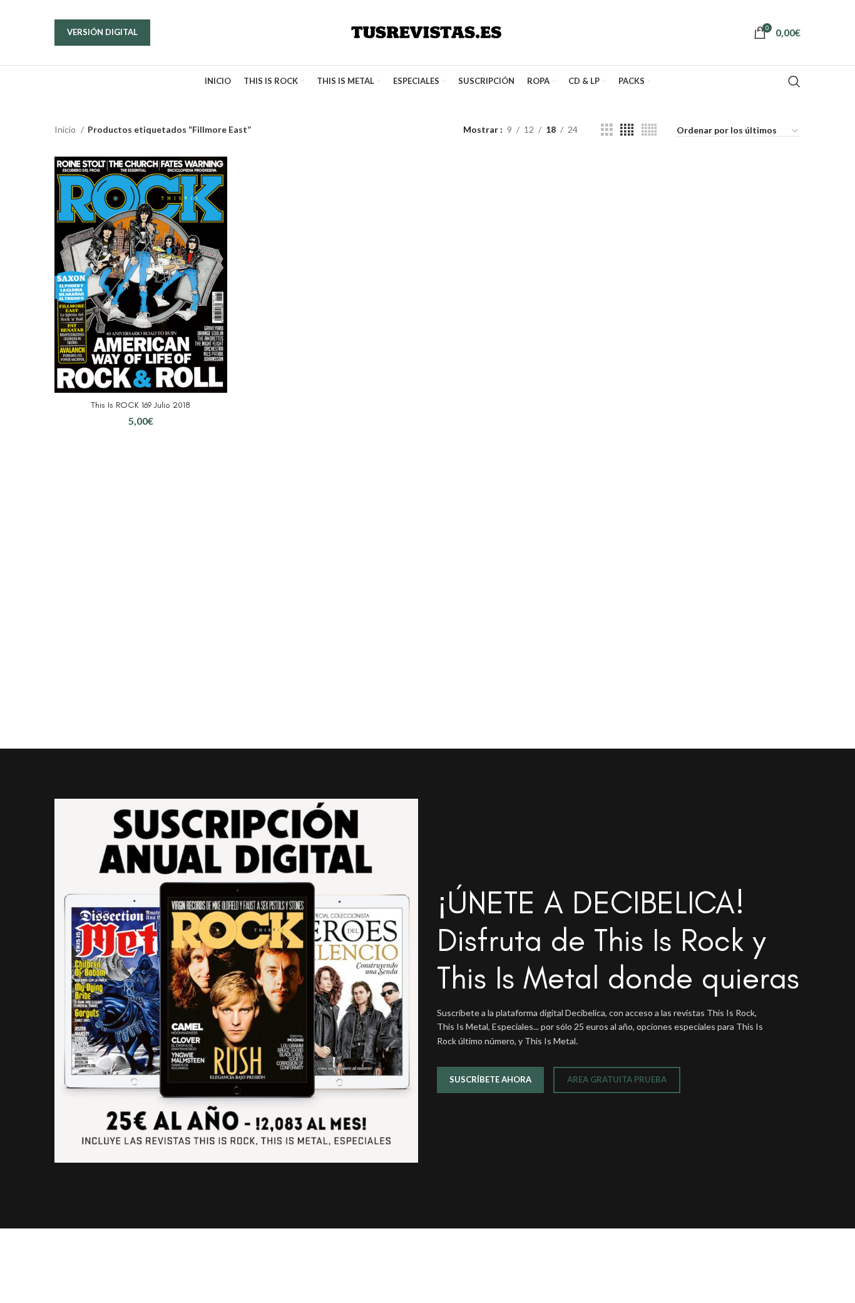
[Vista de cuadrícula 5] (649, 130)
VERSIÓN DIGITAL (102, 32)
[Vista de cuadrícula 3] (607, 130)
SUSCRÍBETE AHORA (490, 1079)
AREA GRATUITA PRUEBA (617, 1079)
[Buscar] (794, 81)
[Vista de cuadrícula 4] (626, 130)
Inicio (66, 129)
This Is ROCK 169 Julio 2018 (140, 405)
